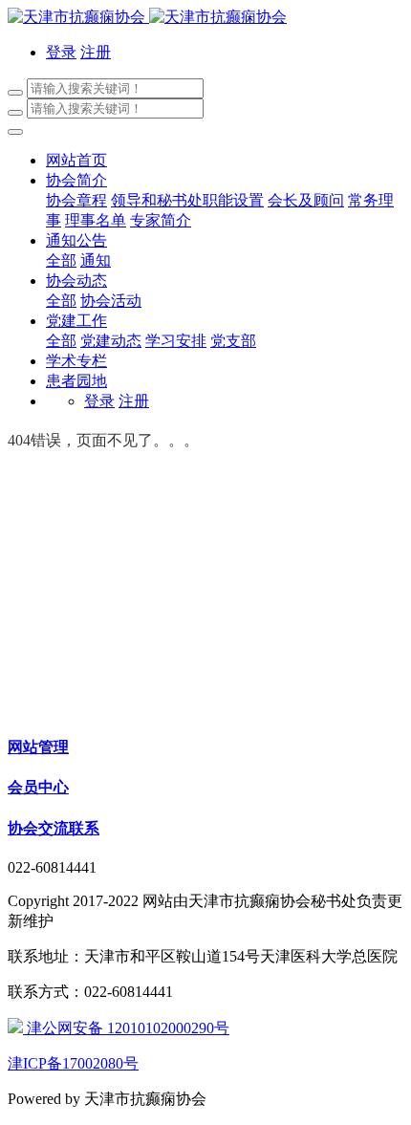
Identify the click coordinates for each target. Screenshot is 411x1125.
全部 (61, 260)
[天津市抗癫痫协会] (205, 18)
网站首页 (76, 160)
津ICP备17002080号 (73, 1063)
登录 (61, 52)
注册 (95, 52)
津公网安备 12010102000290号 (126, 1028)
